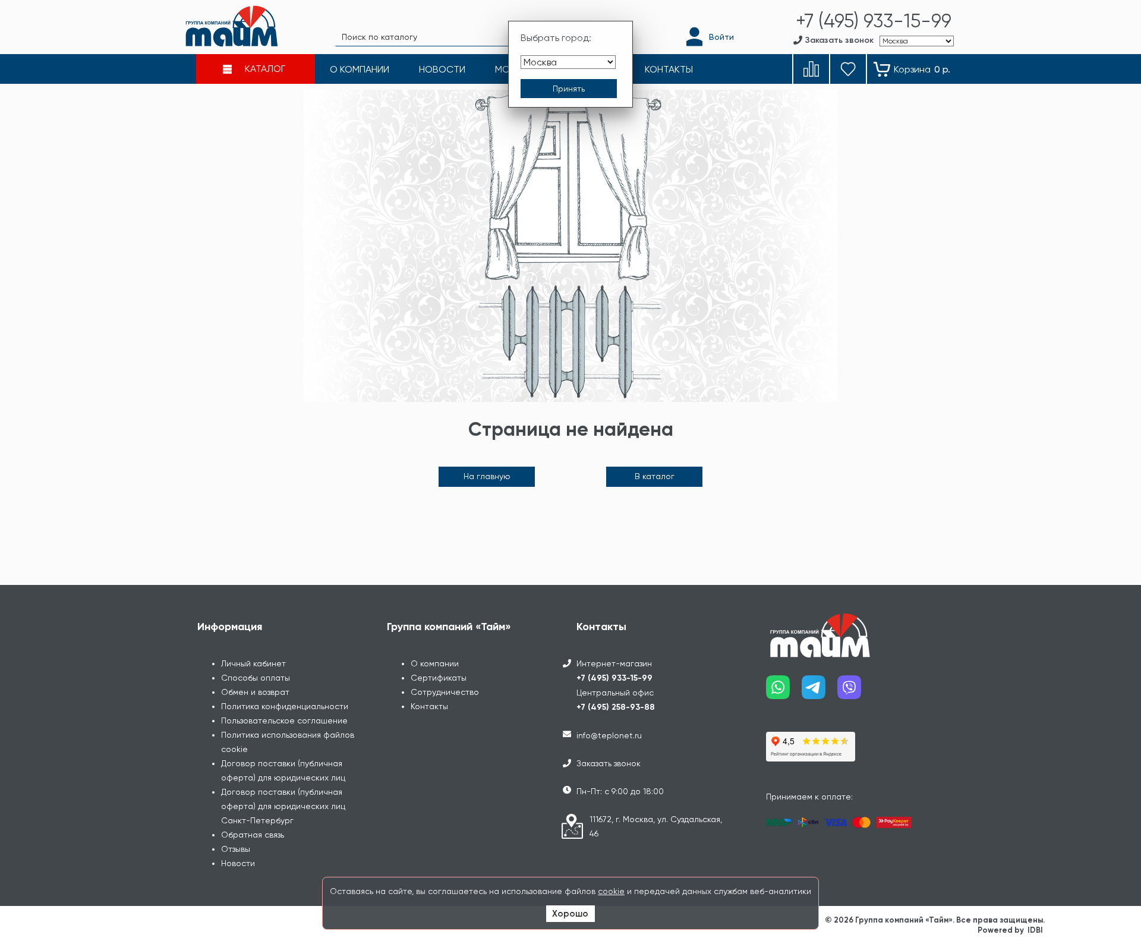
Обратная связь (252, 834)
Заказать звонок (608, 763)
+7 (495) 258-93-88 (615, 707)
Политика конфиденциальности (284, 706)
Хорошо (570, 913)
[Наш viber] (855, 691)
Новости (238, 863)
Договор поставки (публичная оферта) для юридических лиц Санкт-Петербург (283, 806)
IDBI (1035, 930)
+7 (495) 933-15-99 (614, 678)
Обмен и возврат (255, 692)
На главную (487, 476)
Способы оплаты (255, 677)
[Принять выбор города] (569, 88)
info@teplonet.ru (609, 735)
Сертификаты (439, 677)
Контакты (429, 706)
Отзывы (235, 849)
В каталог (654, 476)
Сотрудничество (445, 692)
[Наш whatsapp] (784, 691)
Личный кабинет (253, 663)
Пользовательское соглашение (284, 720)
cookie (611, 891)
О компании (435, 663)
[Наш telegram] (819, 691)
